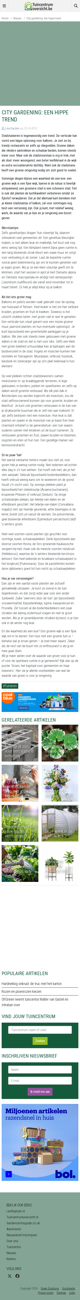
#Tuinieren (10, 686)
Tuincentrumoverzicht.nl (22, 1217)
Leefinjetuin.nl (16, 1211)
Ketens (11, 1259)
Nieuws (17, 18)
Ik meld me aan (40, 1092)
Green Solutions (50, 1288)
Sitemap (61, 1292)
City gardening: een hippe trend (43, 18)
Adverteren (14, 1229)
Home (5, 18)
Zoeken (40, 1041)
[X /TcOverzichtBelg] (10, 1276)
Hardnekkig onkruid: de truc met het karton (32, 983)
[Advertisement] (40, 63)
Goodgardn (68, 1288)
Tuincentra (14, 1247)
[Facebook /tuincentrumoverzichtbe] (17, 1276)
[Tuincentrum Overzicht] (40, 6)
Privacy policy (46, 1292)
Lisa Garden (12, 128)
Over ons (12, 1241)
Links (72, 1292)
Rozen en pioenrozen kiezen (21, 991)
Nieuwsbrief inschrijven (22, 1235)
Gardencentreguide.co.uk (23, 1223)
